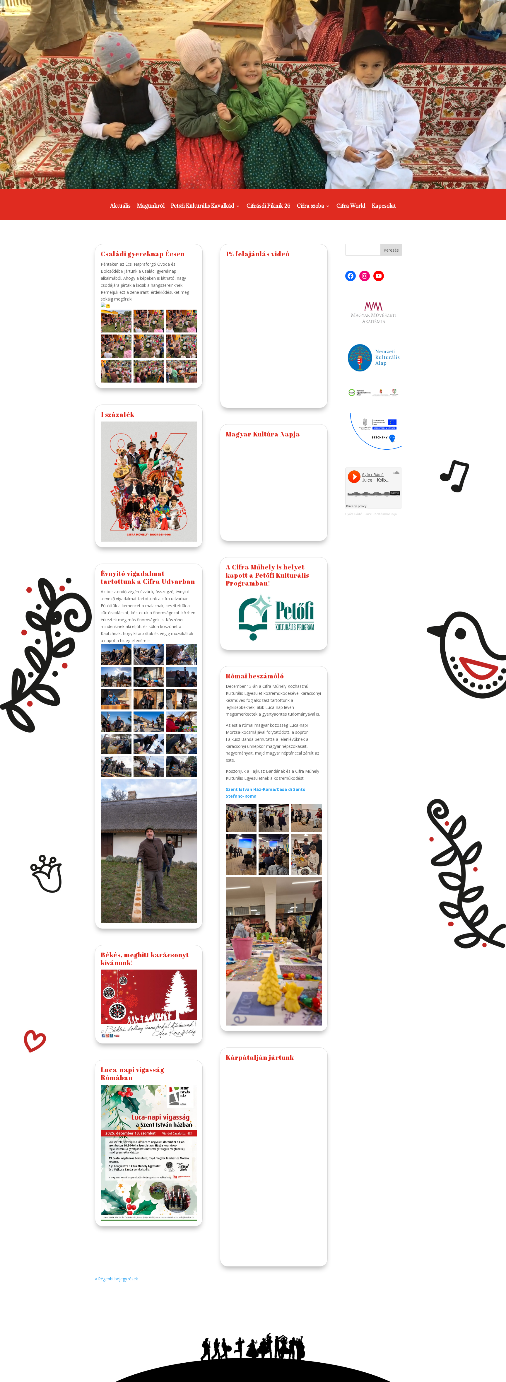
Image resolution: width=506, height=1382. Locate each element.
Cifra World (350, 206)
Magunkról (151, 206)
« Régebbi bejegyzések (116, 1279)
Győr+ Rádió (353, 514)
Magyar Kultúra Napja (263, 434)
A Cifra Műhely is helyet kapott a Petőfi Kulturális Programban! (267, 575)
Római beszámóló (255, 676)
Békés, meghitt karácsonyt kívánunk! (145, 959)
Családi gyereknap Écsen (143, 254)
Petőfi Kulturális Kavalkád (202, 206)
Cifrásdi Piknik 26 (268, 206)
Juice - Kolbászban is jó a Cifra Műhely (391, 514)
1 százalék (117, 414)
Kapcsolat (384, 206)
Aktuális (120, 206)
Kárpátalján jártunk (260, 1057)
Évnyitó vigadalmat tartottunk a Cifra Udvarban (148, 577)
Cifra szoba (310, 206)
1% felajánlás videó (258, 254)
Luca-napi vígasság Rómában (132, 1073)
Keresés (391, 250)
